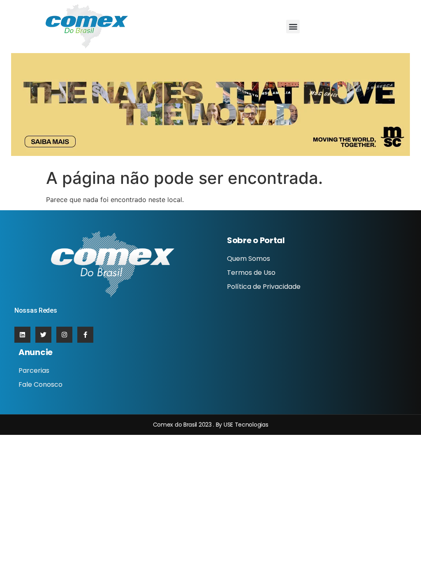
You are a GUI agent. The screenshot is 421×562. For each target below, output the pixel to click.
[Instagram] (64, 335)
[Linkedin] (22, 335)
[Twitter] (43, 335)
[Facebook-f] (85, 335)
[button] (293, 26)
